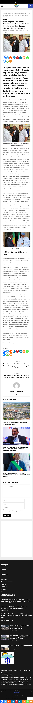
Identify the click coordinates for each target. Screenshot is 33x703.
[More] (10, 61)
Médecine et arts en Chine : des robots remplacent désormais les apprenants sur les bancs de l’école (20, 626)
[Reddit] (10, 57)
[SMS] (7, 61)
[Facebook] (4, 57)
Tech (2, 591)
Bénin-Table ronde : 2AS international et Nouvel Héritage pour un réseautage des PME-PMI (16, 366)
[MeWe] (20, 57)
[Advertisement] (16, 538)
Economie (4, 586)
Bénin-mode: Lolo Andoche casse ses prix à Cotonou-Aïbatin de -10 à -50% (16, 376)
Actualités (5, 19)
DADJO (3, 614)
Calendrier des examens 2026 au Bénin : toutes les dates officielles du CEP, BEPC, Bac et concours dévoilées (16, 601)
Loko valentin (4, 599)
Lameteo (3, 589)
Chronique (4, 579)
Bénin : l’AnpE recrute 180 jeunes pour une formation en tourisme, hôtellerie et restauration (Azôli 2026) (16, 615)
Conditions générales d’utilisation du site (15, 698)
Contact (14, 695)
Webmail (8, 695)
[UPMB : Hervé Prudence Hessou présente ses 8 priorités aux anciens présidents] (5, 647)
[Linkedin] (14, 57)
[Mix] (24, 57)
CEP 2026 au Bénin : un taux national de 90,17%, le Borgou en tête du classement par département (15, 608)
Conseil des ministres (7, 581)
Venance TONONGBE (9, 30)
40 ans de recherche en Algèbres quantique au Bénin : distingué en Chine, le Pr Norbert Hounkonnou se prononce (15, 448)
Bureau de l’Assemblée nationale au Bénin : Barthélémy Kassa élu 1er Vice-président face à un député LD (16, 474)
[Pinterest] (17, 57)
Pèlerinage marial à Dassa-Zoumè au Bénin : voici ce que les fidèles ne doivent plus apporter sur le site (21, 637)
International (4, 574)
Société (3, 572)
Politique (3, 584)
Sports (3, 577)
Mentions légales (21, 695)
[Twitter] (7, 57)
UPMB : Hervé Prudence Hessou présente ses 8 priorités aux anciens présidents (21, 646)
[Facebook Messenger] (4, 61)
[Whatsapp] (27, 57)
